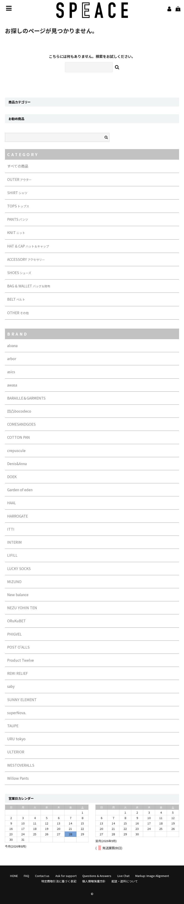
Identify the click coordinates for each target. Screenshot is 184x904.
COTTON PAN (18, 437)
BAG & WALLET (28, 285)
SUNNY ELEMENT (22, 699)
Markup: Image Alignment (152, 876)
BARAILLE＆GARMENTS (26, 398)
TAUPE (12, 725)
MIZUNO (14, 581)
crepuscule (16, 450)
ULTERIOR (15, 751)
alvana (12, 345)
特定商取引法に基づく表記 (58, 881)
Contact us (42, 876)
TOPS (18, 206)
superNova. (16, 712)
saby (11, 686)
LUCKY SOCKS (19, 568)
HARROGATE (17, 516)
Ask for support (66, 876)
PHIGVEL (14, 634)
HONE (14, 876)
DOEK (12, 476)
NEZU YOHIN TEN (22, 607)
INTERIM (14, 542)
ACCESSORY (26, 259)
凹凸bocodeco (19, 411)
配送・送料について (125, 881)
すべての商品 (17, 166)
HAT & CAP (28, 246)
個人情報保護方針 (93, 881)
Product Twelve (20, 660)
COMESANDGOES (21, 424)
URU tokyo (16, 738)
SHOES (19, 272)
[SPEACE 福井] (92, 15)
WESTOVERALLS (20, 765)
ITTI (10, 529)
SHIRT (17, 192)
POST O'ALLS (18, 647)
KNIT (16, 232)
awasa (12, 385)
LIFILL (12, 555)
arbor (11, 358)
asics (11, 371)
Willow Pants (18, 778)
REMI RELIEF (17, 673)
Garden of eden (20, 489)
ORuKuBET (16, 620)
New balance (17, 594)
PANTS (17, 219)
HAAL (11, 502)
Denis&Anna (17, 463)
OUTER (19, 179)
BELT (16, 299)
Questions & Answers (96, 876)
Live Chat (123, 876)
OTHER (18, 312)
